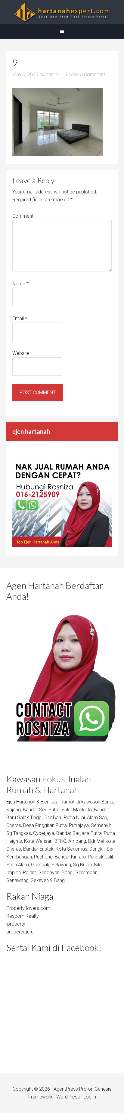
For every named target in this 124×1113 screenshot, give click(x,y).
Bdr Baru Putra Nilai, (65, 817)
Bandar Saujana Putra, (79, 833)
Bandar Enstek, (38, 849)
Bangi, (107, 802)
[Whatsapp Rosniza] (62, 545)
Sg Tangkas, (19, 833)
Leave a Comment (85, 74)
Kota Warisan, (38, 841)
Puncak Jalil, (101, 857)
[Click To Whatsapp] (62, 673)
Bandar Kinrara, (71, 857)
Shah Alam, (18, 865)
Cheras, (14, 825)
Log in (89, 1097)
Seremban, (87, 872)
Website (20, 353)
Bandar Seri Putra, (41, 810)
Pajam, (30, 872)
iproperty (15, 924)
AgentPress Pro (70, 1089)
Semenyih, (102, 825)
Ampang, (77, 841)
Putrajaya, (79, 825)
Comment (22, 216)
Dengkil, (97, 849)
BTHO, (60, 841)
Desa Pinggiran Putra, (45, 825)
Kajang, (14, 810)
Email (19, 318)
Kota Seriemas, (72, 849)
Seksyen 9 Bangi (48, 880)
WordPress (68, 1097)
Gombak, (40, 865)
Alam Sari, (97, 817)
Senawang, (17, 880)
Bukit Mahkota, (77, 810)
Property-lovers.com (28, 908)
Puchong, (44, 857)
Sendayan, (49, 872)
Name (20, 284)
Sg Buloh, (83, 865)
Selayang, (61, 865)
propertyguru (19, 932)
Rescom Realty (22, 916)
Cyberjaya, (44, 833)
